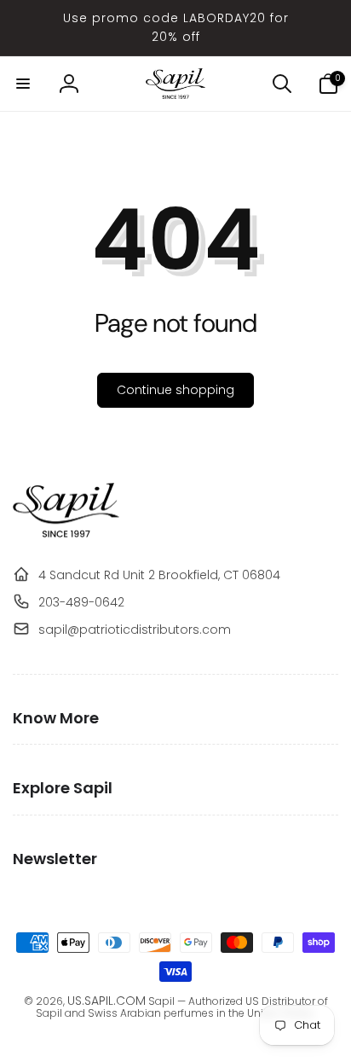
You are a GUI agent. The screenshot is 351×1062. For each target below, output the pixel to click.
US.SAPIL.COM (106, 1000)
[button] (23, 83)
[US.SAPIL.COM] (66, 533)
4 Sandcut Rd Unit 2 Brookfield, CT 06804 (159, 574)
